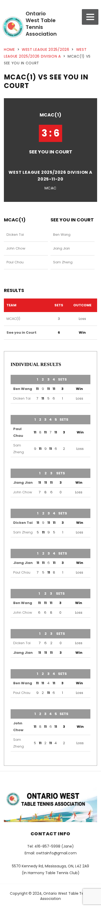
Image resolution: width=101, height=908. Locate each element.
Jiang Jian (61, 248)
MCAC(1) (50, 114)
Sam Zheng (63, 262)
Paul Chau (15, 262)
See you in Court (50, 151)
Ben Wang (61, 234)
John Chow (15, 248)
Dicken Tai (15, 234)
